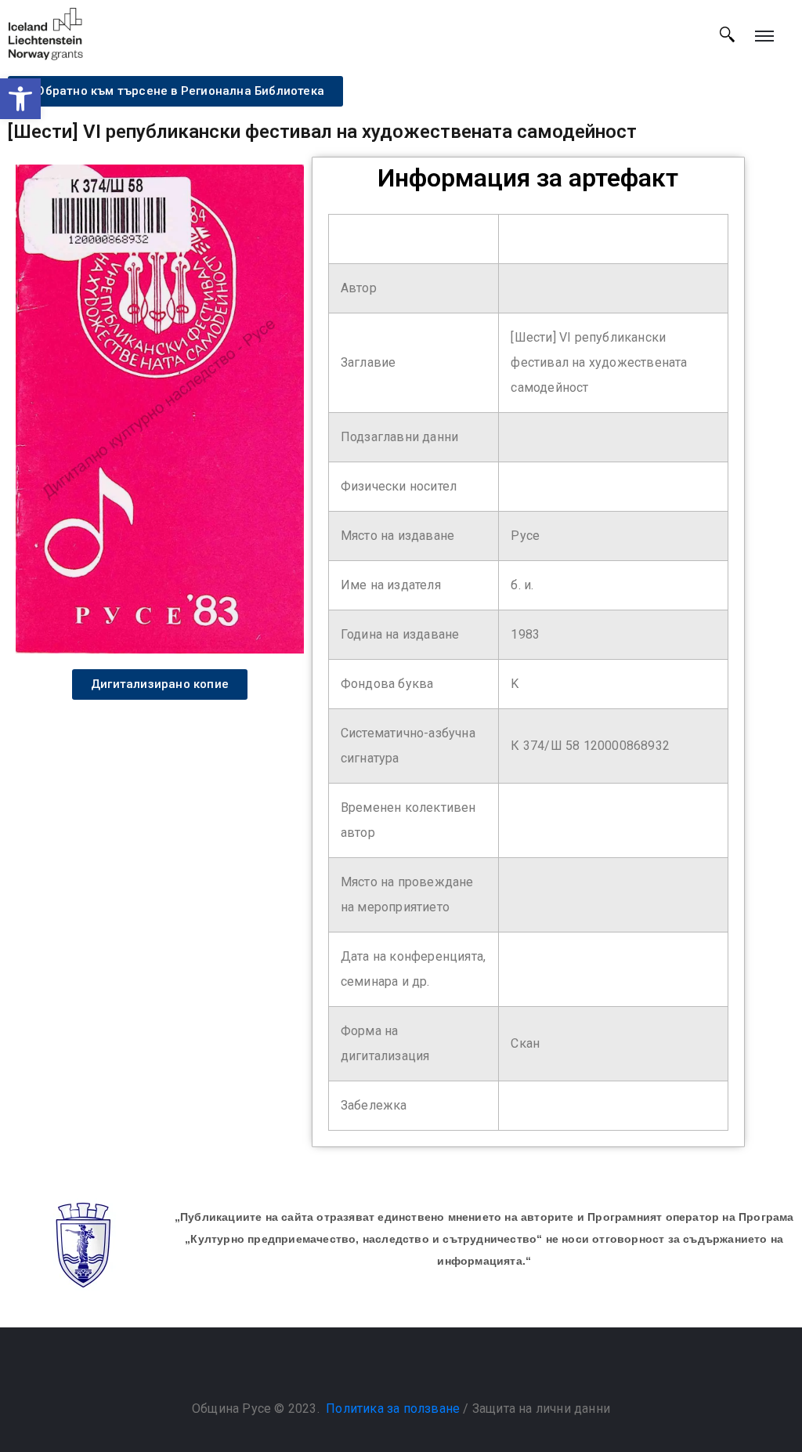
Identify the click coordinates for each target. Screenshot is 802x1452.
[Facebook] (385, 1369)
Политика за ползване (393, 1408)
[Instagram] (417, 1369)
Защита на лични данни (541, 1408)
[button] (20, 98)
